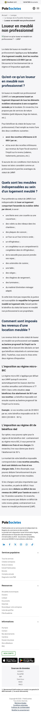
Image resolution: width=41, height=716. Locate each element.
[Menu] (38, 8)
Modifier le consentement (20, 710)
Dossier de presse (8, 640)
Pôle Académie (7, 613)
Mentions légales (20, 703)
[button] (20, 552)
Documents (6, 601)
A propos (5, 628)
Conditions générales (20, 705)
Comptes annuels (8, 574)
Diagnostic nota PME (9, 577)
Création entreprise (8, 562)
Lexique (4, 598)
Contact (4, 631)
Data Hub (5, 604)
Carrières (5, 637)
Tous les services (7, 559)
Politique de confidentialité (20, 707)
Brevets (4, 571)
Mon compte (9, 653)
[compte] (34, 8)
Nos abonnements (8, 634)
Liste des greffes (7, 610)
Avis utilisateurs (7, 643)
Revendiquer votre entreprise (12, 607)
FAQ (3, 646)
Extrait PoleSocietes (9, 568)
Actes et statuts (7, 565)
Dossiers (5, 595)
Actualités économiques (10, 592)
